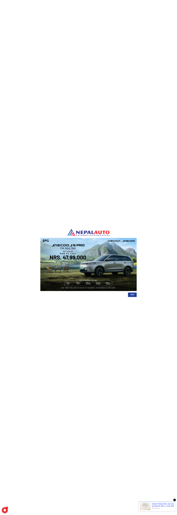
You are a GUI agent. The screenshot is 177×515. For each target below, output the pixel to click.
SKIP (132, 295)
